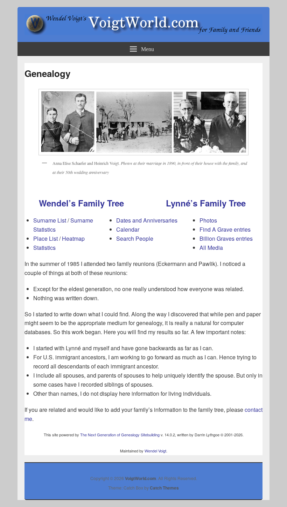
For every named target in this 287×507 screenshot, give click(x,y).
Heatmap (73, 238)
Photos (208, 220)
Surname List (49, 220)
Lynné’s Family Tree (206, 203)
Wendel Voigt (155, 450)
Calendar (127, 229)
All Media (211, 248)
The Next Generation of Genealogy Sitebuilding (120, 434)
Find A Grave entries (225, 229)
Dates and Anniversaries (146, 220)
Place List (45, 238)
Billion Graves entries (226, 238)
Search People (134, 238)
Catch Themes (164, 488)
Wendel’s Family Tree (81, 203)
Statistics (44, 248)
